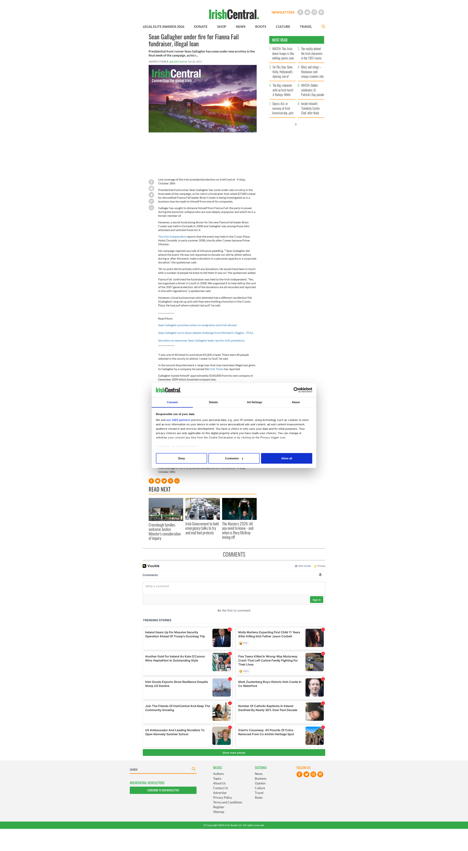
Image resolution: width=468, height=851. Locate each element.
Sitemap (218, 812)
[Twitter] (307, 12)
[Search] (323, 27)
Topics (217, 778)
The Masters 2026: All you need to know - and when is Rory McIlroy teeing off (237, 530)
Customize (232, 458)
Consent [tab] (172, 402)
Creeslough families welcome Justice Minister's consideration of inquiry (165, 531)
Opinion (260, 783)
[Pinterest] (321, 12)
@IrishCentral (178, 61)
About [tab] (296, 402)
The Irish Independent (172, 236)
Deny (181, 458)
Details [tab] (213, 402)
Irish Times (216, 369)
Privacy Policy (222, 797)
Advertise (220, 793)
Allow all (286, 458)
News (259, 774)
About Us (219, 783)
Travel (259, 793)
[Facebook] (300, 12)
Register (218, 807)
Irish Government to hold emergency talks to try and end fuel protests (202, 528)
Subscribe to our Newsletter (163, 790)
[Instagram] (314, 12)
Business (260, 778)
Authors (218, 774)
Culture (260, 788)
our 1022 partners (178, 419)
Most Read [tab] (280, 40)
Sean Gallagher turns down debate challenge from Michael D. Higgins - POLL (206, 332)
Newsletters (283, 12)
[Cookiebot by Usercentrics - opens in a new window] (296, 390)
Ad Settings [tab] (254, 402)
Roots (259, 797)
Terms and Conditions (227, 802)
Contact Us (220, 788)
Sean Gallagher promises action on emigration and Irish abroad (197, 325)
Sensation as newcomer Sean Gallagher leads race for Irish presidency (201, 340)
